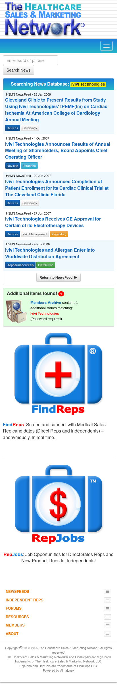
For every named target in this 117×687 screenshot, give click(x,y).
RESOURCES (17, 616)
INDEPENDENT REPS (24, 600)
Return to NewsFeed (56, 277)
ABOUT (12, 633)
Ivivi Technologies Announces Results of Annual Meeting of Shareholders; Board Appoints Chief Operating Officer (57, 150)
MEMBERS (15, 625)
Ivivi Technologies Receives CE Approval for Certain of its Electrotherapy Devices (53, 222)
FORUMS (14, 608)
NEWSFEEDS (17, 591)
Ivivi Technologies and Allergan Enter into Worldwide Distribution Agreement (50, 253)
